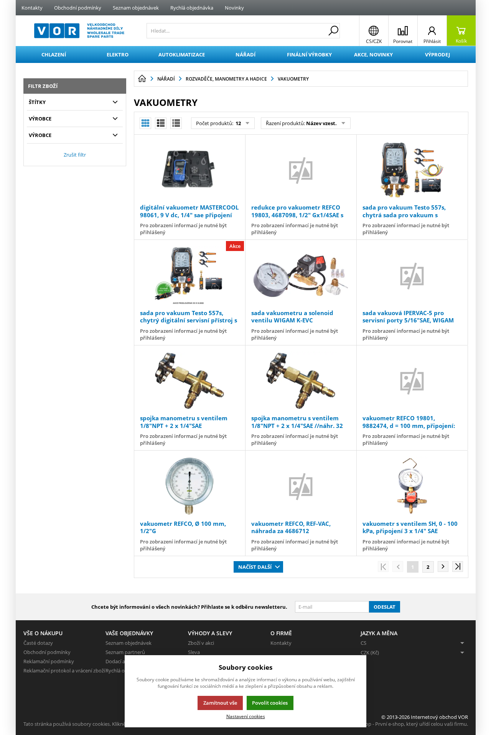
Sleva (194, 652)
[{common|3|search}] (333, 30)
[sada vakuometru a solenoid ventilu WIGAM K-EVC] (300, 275)
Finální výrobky (309, 54)
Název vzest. (321, 123)
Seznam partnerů (125, 652)
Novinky (234, 7)
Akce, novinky (373, 54)
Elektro (118, 54)
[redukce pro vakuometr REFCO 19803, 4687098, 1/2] (300, 170)
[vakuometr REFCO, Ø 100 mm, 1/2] (189, 486)
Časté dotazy (38, 642)
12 (237, 123)
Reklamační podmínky (48, 661)
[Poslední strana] (457, 566)
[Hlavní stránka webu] (142, 78)
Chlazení (53, 54)
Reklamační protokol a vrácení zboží (64, 670)
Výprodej (437, 54)
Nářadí (245, 54)
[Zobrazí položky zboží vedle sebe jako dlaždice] (160, 123)
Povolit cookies (270, 702)
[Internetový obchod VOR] (79, 30)
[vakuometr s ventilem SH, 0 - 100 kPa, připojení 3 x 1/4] (411, 486)
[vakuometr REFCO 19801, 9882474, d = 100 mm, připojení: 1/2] (411, 381)
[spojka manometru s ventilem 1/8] (189, 381)
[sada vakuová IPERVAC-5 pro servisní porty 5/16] (411, 275)
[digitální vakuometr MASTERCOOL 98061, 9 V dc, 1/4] (189, 170)
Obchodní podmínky (77, 7)
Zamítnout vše (220, 702)
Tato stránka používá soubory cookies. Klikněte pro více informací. (98, 723)
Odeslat (384, 606)
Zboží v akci (201, 642)
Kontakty (32, 7)
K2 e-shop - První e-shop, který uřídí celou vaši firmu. (408, 723)
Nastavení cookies (245, 716)
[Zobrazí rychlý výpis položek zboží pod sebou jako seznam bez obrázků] (176, 123)
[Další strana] (443, 566)
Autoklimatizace (181, 54)
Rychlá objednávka (191, 7)
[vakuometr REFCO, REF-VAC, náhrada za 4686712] (300, 486)
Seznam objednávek (136, 7)
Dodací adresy (121, 661)
